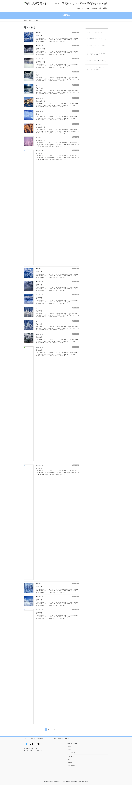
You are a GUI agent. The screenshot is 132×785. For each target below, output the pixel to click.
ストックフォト (39, 738)
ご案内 (31, 738)
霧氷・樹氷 (75, 32)
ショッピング (48, 738)
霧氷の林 (39, 36)
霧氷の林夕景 (40, 101)
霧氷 (37, 75)
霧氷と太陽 (39, 88)
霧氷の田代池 (40, 49)
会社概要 (60, 738)
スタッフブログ (68, 738)
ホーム (26, 738)
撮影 (55, 738)
